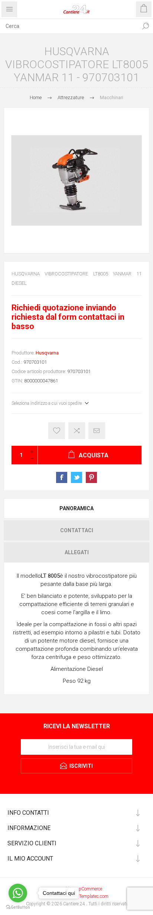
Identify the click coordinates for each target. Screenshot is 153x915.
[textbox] (69, 26)
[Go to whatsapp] (18, 893)
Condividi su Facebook (61, 477)
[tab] (76, 508)
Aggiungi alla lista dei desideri (56, 430)
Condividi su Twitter (76, 477)
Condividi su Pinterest (91, 477)
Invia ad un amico (96, 430)
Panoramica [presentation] (76, 508)
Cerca (145, 26)
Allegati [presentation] (77, 552)
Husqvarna (47, 353)
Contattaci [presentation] (76, 530)
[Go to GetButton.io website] (18, 907)
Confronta (76, 430)
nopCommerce (88, 889)
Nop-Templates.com (89, 896)
